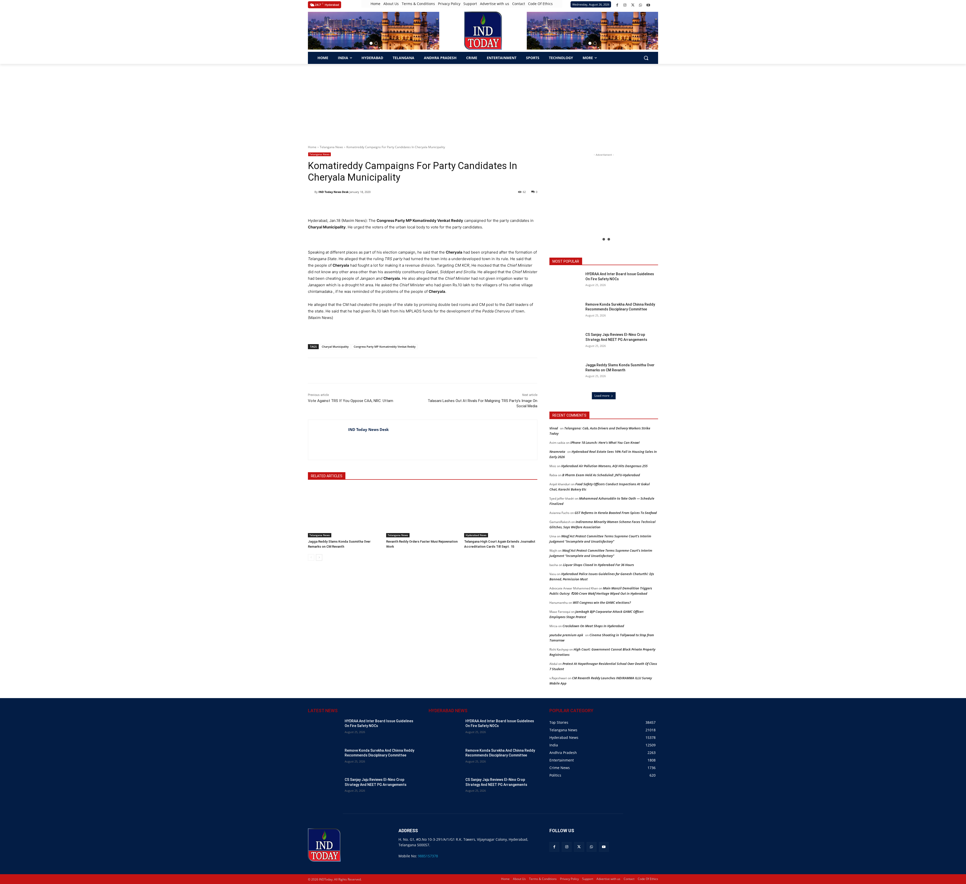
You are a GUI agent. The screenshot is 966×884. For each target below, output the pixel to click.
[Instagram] (625, 5)
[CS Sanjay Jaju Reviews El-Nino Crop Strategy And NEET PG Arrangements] (565, 343)
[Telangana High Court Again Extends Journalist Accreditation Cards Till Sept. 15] (500, 511)
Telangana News (331, 147)
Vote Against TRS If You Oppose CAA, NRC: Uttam (350, 400)
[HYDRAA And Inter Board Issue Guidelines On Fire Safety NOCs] (565, 283)
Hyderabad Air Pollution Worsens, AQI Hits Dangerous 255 (604, 466)
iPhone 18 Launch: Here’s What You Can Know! (605, 442)
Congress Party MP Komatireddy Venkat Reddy (385, 346)
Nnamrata (557, 451)
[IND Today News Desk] (311, 191)
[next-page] (319, 557)
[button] (371, 43)
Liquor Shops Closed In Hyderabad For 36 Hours (598, 564)
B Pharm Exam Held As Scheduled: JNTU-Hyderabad (601, 475)
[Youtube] (648, 5)
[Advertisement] (483, 101)
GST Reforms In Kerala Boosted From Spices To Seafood (616, 512)
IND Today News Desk (333, 192)
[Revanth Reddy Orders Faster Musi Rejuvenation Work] (422, 511)
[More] (398, 371)
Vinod (553, 428)
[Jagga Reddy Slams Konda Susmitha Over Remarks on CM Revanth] (344, 511)
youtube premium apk (566, 635)
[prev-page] (311, 557)
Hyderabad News (476, 535)
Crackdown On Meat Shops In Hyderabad (593, 626)
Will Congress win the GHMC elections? (602, 602)
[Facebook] (617, 5)
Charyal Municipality (335, 346)
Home (312, 147)
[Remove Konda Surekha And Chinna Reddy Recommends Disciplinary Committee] (565, 313)
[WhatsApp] (640, 5)
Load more (602, 395)
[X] (632, 5)
